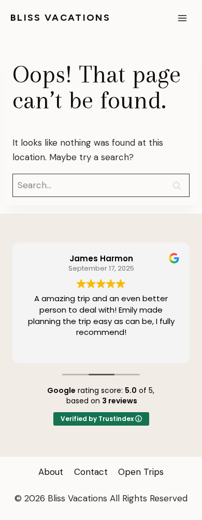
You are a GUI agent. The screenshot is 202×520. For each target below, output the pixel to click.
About (50, 471)
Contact (91, 471)
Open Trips (141, 471)
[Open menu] (182, 18)
